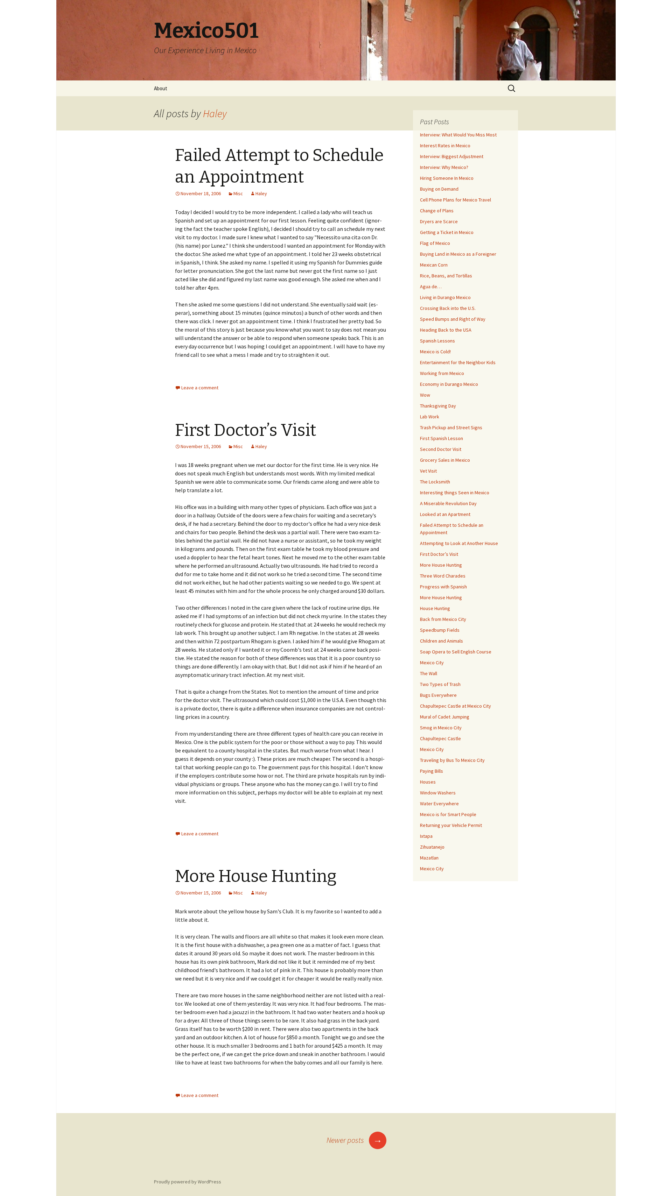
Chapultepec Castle (440, 738)
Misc (238, 193)
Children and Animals (441, 641)
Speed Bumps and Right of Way (452, 319)
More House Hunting (256, 876)
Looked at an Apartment (445, 514)
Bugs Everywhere (438, 695)
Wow (425, 395)
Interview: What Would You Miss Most (458, 135)
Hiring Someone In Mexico (447, 178)
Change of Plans (437, 210)
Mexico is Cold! (435, 351)
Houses (428, 782)
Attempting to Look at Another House (459, 543)
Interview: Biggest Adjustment (451, 156)
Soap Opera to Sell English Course (455, 652)
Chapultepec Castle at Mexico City (455, 706)
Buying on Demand (439, 189)
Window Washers (438, 793)
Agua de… (431, 286)
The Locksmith (435, 482)
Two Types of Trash (440, 684)
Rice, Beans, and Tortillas (446, 276)
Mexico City (432, 662)
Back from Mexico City (443, 619)
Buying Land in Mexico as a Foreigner (458, 254)
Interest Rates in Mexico (445, 145)
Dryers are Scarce (439, 221)
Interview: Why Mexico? (444, 167)
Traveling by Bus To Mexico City (452, 760)
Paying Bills (431, 771)
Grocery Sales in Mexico (445, 460)
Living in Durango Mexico (445, 297)
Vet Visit (428, 471)
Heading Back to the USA (445, 330)
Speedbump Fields (440, 630)
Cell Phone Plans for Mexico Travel (455, 200)
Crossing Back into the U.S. (448, 308)
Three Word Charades (442, 576)
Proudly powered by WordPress (187, 1182)
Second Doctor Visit (440, 449)
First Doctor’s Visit (245, 430)
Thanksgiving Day (438, 406)
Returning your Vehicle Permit (451, 825)
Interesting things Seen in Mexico (454, 492)
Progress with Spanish (443, 586)
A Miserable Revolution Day (448, 503)
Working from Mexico (442, 373)
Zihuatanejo (432, 847)
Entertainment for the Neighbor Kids (458, 362)
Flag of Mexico (435, 243)
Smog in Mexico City (441, 727)
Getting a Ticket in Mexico (447, 232)
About (160, 88)
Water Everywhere (439, 803)
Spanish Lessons (437, 341)
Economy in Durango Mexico (449, 384)
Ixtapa (426, 836)
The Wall (428, 673)
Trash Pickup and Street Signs (451, 427)
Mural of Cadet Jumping (444, 717)
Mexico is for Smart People (448, 814)
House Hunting (435, 608)
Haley (215, 113)
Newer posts (354, 1140)
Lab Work (429, 416)
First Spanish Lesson (441, 438)
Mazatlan (429, 858)
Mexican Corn (434, 265)
